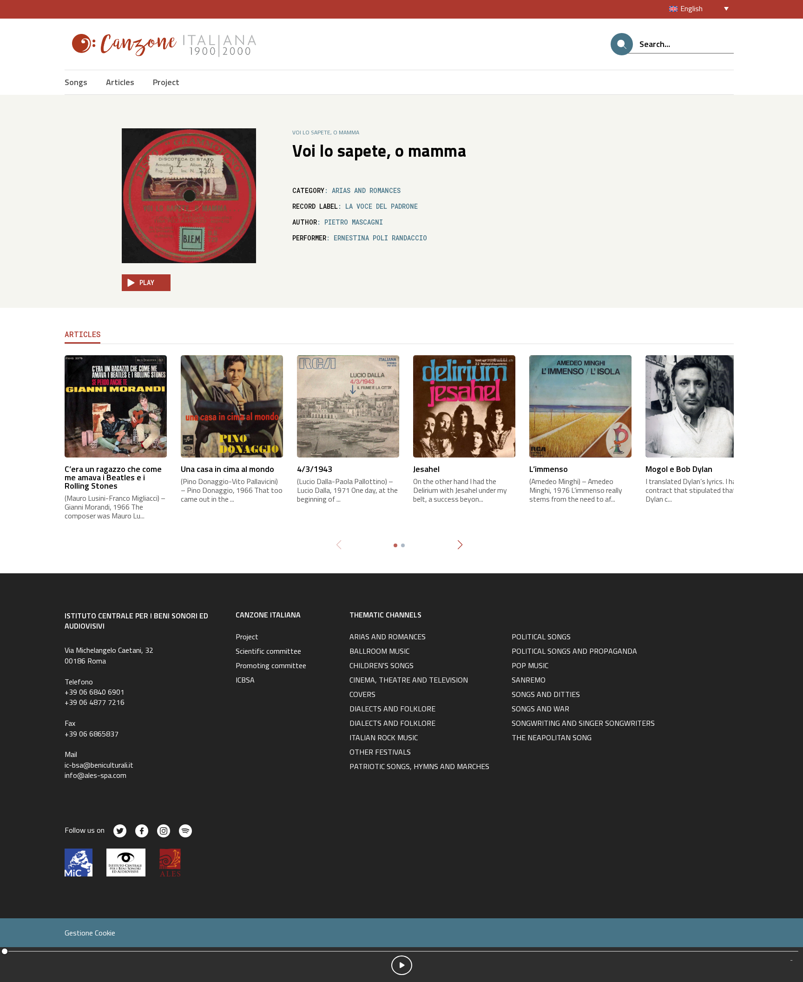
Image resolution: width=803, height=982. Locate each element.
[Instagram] (163, 830)
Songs (76, 82)
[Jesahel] (464, 405)
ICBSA (245, 680)
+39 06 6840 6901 (95, 691)
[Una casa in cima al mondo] (232, 405)
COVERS (362, 695)
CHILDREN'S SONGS (381, 666)
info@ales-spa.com (95, 775)
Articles (120, 82)
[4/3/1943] (348, 405)
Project (166, 82)
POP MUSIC (530, 666)
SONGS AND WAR (540, 709)
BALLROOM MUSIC (379, 652)
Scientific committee (268, 652)
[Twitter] (119, 830)
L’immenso (548, 469)
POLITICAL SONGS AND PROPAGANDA (574, 652)
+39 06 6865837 (91, 733)
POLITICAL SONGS (541, 637)
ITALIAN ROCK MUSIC (383, 738)
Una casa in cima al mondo (227, 469)
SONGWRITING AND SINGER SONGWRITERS (583, 724)
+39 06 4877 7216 (95, 702)
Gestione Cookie (90, 932)
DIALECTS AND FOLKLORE (392, 709)
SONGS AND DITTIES (546, 695)
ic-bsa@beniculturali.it (99, 764)
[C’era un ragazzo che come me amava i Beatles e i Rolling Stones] (116, 405)
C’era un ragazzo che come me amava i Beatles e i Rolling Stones (113, 477)
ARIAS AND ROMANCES (387, 637)
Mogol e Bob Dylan (678, 469)
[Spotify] (185, 830)
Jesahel (426, 469)
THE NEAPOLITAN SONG (552, 738)
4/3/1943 (314, 469)
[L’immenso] (580, 405)
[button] (460, 545)
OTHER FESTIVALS (380, 752)
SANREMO (529, 680)
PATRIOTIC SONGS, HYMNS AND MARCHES (419, 767)
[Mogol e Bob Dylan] (696, 405)
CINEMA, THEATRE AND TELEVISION (408, 680)
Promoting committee (271, 666)
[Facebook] (141, 830)
